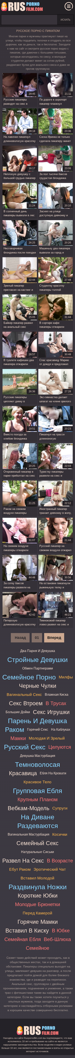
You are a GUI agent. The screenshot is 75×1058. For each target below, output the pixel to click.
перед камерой (37, 913)
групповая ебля (37, 790)
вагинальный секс (24, 694)
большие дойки (18, 712)
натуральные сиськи (37, 852)
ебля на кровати (53, 773)
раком (14, 729)
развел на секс (23, 860)
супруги (60, 808)
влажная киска (56, 694)
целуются (59, 747)
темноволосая (37, 764)
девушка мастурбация (37, 755)
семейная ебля (22, 939)
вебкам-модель (28, 808)
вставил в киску (27, 930)
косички (59, 834)
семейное (37, 948)
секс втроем (26, 703)
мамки (18, 738)
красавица (23, 773)
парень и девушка (37, 721)
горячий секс (37, 729)
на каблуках (60, 729)
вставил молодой (37, 878)
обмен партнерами (37, 668)
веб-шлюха (57, 939)
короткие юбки (38, 895)
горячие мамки (38, 922)
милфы (66, 677)
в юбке (61, 930)
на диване (37, 817)
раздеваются (37, 825)
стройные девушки (37, 659)
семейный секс (37, 843)
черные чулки (37, 686)
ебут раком (20, 869)
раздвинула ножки (38, 887)
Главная (22, 7)
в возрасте (60, 860)
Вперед (54, 638)
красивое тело (37, 782)
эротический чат (50, 869)
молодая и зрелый (47, 738)
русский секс (24, 747)
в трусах (56, 703)
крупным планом (38, 799)
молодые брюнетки (37, 904)
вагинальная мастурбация (28, 834)
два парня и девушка (37, 651)
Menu (69, 6)
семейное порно (29, 677)
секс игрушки (51, 712)
